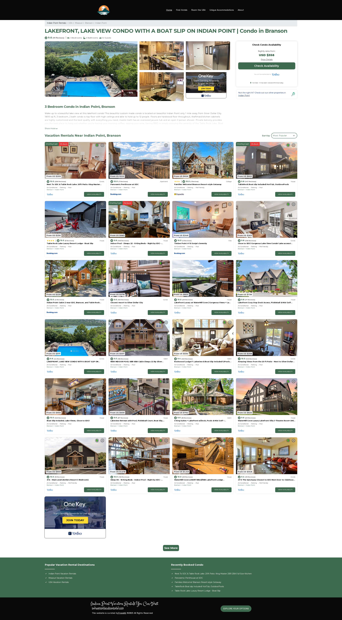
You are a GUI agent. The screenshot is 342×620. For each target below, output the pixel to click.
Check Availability (266, 65)
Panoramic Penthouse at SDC (124, 184)
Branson (89, 23)
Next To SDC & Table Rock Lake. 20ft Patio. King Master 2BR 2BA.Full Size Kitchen (213, 573)
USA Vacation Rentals (58, 582)
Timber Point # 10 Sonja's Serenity (190, 243)
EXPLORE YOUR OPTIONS (236, 608)
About (241, 10)
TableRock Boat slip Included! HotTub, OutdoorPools (263, 184)
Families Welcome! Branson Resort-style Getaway (197, 184)
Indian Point (101, 23)
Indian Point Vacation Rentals (62, 573)
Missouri (79, 23)
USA (70, 23)
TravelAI (122, 613)
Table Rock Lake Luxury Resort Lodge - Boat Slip (70, 243)
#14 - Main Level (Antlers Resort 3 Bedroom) (68, 480)
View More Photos (56, 93)
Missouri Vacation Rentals (60, 578)
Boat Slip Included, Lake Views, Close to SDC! (68, 421)
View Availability (94, 194)
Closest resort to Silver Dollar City (126, 302)
